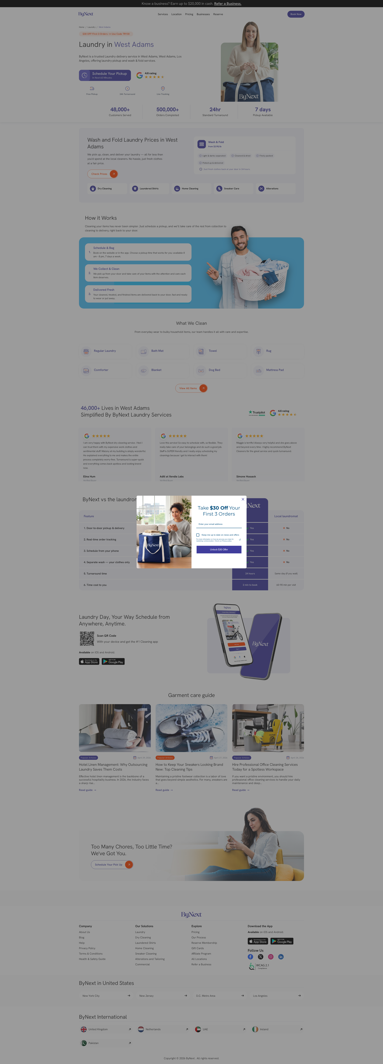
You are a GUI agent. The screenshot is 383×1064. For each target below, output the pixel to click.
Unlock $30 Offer (219, 549)
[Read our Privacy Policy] (240, 539)
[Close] (243, 499)
